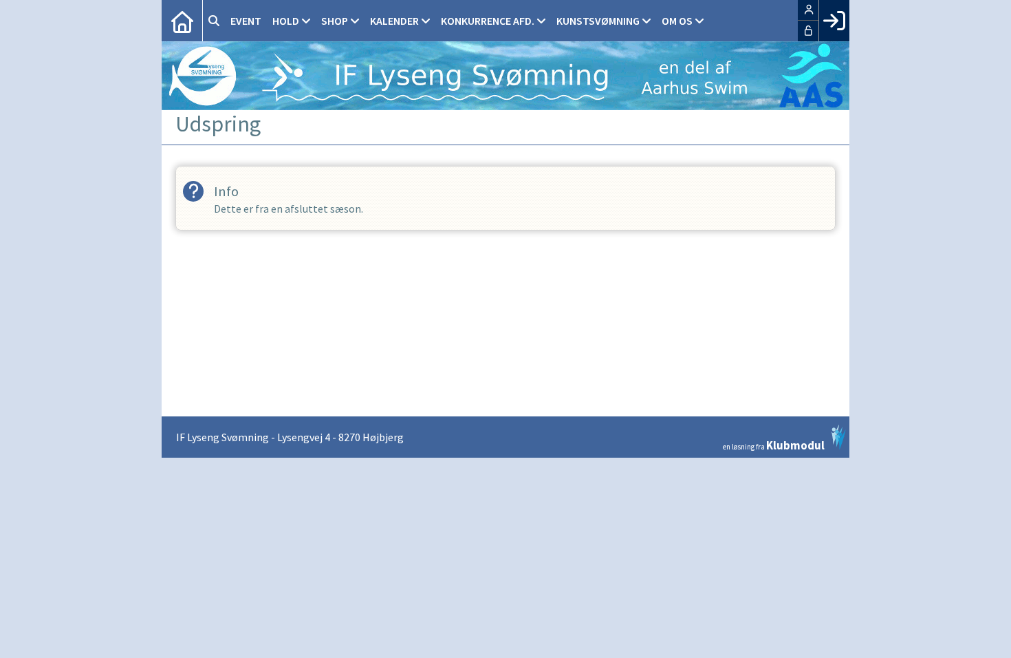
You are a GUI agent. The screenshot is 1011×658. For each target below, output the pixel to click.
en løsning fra (774, 444)
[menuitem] (182, 20)
